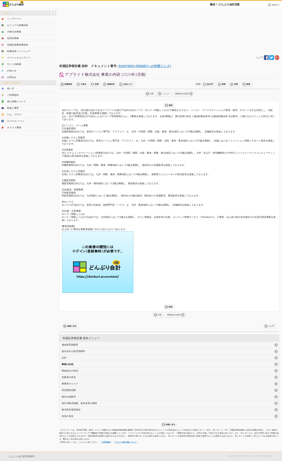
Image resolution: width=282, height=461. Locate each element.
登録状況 (111, 84)
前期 (170, 105)
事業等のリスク (70, 383)
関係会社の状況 (182, 94)
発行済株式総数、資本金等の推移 (79, 403)
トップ (271, 326)
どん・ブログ (14, 114)
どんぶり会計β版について (126, 442)
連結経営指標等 (70, 344)
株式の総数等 (69, 396)
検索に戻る (72, 326)
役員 (97, 84)
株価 (248, 84)
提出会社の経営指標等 (73, 351)
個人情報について (16, 101)
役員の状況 (67, 416)
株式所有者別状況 (71, 409)
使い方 (10, 88)
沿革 (152, 94)
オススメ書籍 (14, 127)
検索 (224, 84)
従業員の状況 (69, 377)
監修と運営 (13, 107)
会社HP (210, 84)
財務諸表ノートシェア (19, 51)
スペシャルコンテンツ (19, 57)
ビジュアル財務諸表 (17, 25)
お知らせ (11, 70)
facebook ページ (15, 121)
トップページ (14, 18)
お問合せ (11, 77)
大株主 (83, 84)
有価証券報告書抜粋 (17, 44)
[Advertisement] (169, 31)
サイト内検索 (14, 64)
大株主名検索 (14, 31)
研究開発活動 (69, 390)
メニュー (166, 94)
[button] (274, 4)
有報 (236, 84)
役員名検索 (13, 38)
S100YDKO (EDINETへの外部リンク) (144, 66)
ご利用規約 (106, 442)
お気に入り (128, 84)
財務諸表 (68, 84)
